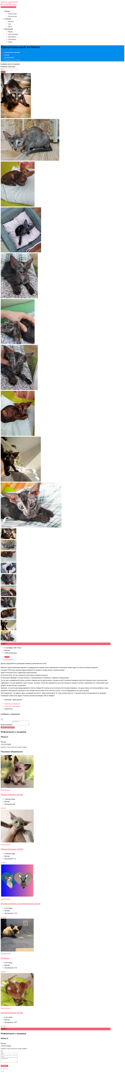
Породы (7, 11)
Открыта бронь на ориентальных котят (20, 903)
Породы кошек (12, 16)
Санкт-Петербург (13, 34)
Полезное (7, 19)
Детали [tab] (6, 657)
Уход (9, 24)
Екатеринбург (12, 39)
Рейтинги (11, 21)
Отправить (11, 727)
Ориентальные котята (12, 794)
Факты (10, 26)
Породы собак (12, 13)
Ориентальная (5, 790)
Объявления (8, 29)
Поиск (3, 72)
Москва (10, 31)
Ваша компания (6, 725)
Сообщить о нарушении (12, 706)
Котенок (5, 958)
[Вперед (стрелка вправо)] (3, 1071)
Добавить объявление (8, 7)
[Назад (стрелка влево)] (1, 1071)
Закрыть (3, 727)
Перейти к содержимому (9, 2)
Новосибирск (12, 36)
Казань (10, 42)
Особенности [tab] (8, 659)
